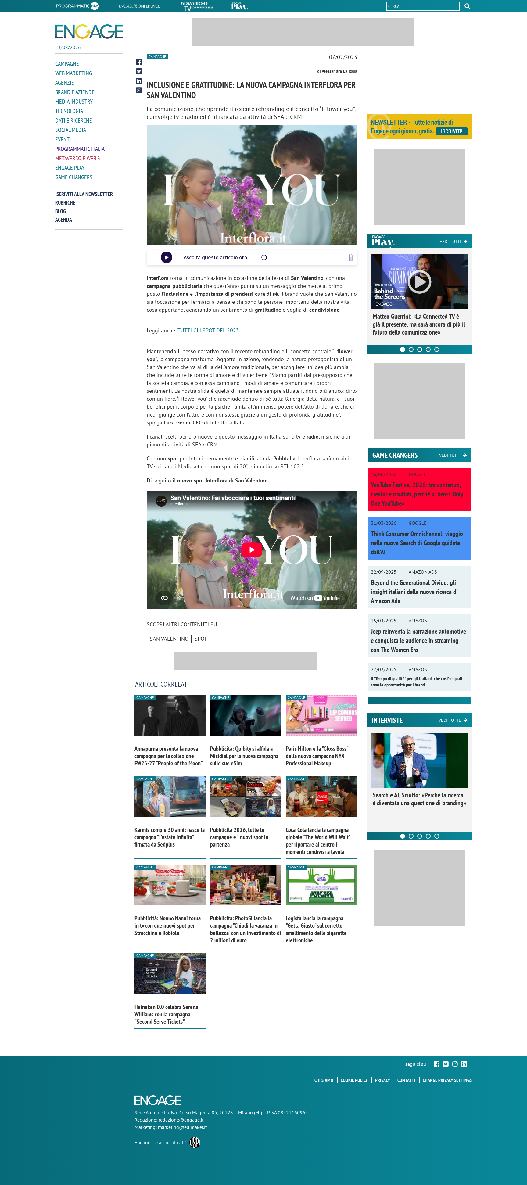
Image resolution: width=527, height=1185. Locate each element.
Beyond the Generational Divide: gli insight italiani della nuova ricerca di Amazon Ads (414, 591)
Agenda (63, 219)
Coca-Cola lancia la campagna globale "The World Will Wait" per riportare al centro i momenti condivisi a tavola (318, 840)
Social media (70, 130)
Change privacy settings (447, 1080)
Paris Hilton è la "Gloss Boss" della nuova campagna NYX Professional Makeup (317, 756)
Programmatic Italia (80, 149)
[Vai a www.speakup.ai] (351, 257)
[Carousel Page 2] (411, 349)
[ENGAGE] (89, 31)
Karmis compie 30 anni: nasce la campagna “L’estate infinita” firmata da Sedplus (169, 837)
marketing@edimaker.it (182, 1127)
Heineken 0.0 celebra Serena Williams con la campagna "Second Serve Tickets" (166, 1014)
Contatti (406, 1080)
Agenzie (64, 83)
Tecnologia (69, 111)
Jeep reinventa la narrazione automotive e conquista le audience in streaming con (418, 640)
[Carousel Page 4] (428, 349)
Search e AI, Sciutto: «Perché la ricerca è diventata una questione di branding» (419, 799)
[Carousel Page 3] (419, 349)
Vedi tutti (450, 241)
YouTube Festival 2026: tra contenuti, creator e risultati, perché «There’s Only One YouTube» (417, 494)
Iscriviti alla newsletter (84, 194)
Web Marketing (73, 73)
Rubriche (65, 202)
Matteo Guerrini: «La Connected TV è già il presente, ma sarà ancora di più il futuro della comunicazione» (419, 324)
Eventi (63, 139)
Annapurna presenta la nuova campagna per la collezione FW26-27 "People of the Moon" (168, 756)
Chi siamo (323, 1080)
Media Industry (74, 102)
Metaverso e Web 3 (77, 158)
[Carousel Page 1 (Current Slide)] (402, 349)
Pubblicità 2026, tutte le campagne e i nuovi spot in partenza (239, 837)
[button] (467, 6)
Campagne (67, 64)
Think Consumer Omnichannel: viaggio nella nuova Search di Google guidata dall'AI (417, 542)
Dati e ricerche (73, 120)
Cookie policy (354, 1080)
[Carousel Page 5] (436, 349)
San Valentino (169, 638)
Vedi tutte (450, 720)
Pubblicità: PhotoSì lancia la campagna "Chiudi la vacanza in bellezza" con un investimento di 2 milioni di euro (245, 929)
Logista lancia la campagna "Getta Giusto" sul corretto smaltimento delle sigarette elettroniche (316, 929)
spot (201, 638)
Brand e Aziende (75, 92)
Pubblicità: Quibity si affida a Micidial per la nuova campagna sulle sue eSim (244, 756)
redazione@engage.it (181, 1120)
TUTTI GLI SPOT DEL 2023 (208, 330)
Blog (60, 211)
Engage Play (69, 168)
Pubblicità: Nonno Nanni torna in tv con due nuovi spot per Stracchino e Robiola (167, 925)
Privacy (382, 1080)
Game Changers (74, 177)
